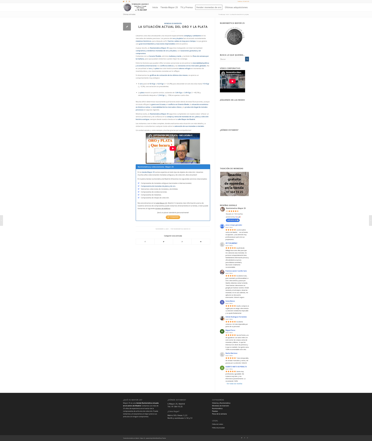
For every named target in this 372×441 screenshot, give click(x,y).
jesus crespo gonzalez (234, 225)
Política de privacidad (218, 428)
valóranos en (232, 220)
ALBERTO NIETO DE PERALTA (236, 367)
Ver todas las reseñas (234, 384)
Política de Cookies (217, 424)
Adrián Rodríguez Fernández (236, 317)
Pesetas (215, 411)
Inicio (227, 14)
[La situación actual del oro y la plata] (127, 27)
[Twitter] (123, 1)
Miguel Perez (230, 330)
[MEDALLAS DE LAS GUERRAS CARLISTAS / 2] (370, 220)
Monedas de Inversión (173, 23)
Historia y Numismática (221, 403)
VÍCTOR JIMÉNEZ (231, 243)
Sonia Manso (230, 301)
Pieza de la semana (219, 414)
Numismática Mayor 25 (182, 229)
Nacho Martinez (231, 353)
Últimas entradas (129, 14)
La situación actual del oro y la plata (173, 27)
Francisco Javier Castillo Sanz (236, 271)
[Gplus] (129, 1)
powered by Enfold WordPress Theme (156, 438)
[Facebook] (126, 1)
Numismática (217, 408)
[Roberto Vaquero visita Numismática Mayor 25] (1, 220)
